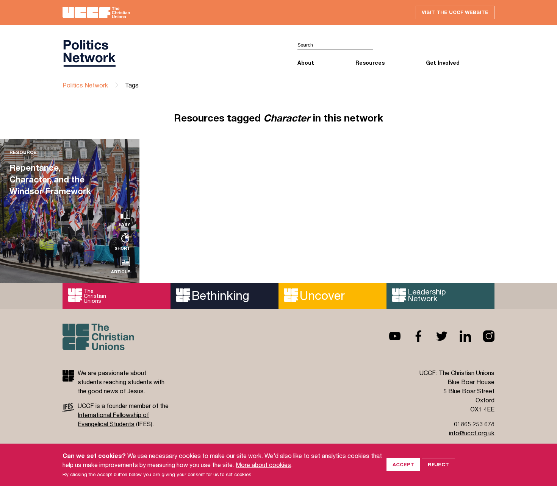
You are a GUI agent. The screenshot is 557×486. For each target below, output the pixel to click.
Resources (370, 62)
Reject (438, 464)
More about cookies (263, 464)
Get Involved (443, 62)
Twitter (435, 336)
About (305, 62)
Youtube (389, 336)
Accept (403, 464)
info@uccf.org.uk (471, 432)
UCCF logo (170, 53)
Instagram (482, 336)
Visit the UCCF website (455, 12)
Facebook (412, 336)
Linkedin (459, 336)
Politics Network (85, 85)
